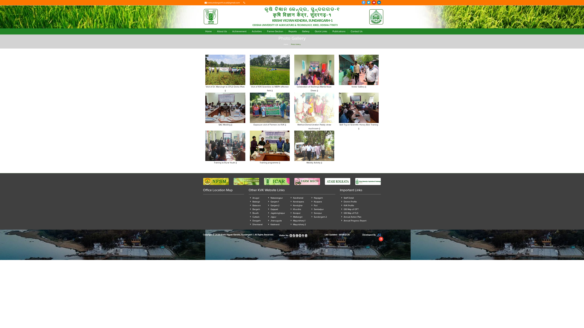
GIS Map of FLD (351, 213)
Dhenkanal (257, 225)
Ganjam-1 (275, 202)
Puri (316, 206)
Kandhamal (298, 198)
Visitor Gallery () (358, 87)
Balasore (256, 206)
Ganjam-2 (275, 206)
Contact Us (356, 31)
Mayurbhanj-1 (299, 221)
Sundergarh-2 (320, 217)
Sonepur (318, 213)
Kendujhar (298, 206)
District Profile (350, 202)
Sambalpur (319, 209)
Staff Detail (349, 198)
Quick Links (321, 31)
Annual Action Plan (352, 217)
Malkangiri (297, 217)
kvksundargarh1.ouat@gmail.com (223, 3)
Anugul (255, 198)
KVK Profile (349, 206)
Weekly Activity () (314, 163)
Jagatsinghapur (278, 213)
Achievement (239, 31)
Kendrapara (298, 202)
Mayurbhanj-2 (299, 225)
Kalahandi (275, 225)
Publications (338, 31)
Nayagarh (318, 198)
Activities (257, 31)
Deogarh (256, 221)
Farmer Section (275, 31)
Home (208, 31)
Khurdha (297, 209)
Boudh (255, 213)
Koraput (296, 213)
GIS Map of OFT (351, 209)
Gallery (305, 31)
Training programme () (270, 163)
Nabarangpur (277, 198)
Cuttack (255, 217)
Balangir (256, 202)
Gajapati (274, 209)
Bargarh (256, 209)
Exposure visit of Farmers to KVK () (270, 125)
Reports (293, 31)
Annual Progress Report (355, 221)
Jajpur (273, 217)
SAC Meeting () (225, 125)
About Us (222, 31)
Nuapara (318, 202)
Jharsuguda (276, 221)
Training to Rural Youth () (225, 163)
